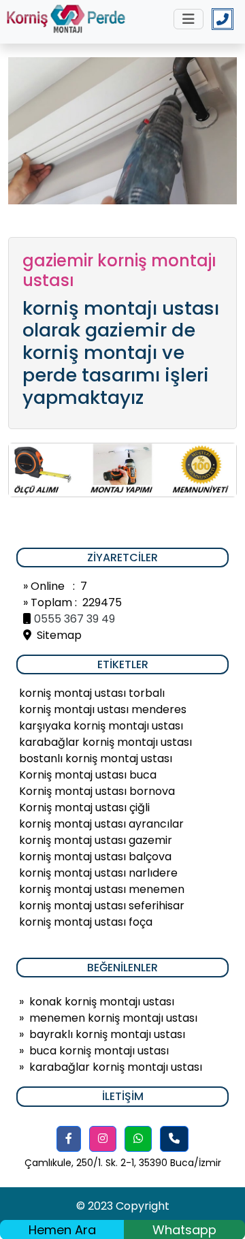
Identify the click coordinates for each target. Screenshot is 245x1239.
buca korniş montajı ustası (99, 1050)
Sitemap (56, 635)
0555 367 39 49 (74, 619)
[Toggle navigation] (188, 19)
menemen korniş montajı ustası (113, 1018)
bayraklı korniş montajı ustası (107, 1034)
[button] (68, 1139)
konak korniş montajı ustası (101, 1001)
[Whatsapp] (138, 1139)
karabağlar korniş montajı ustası (115, 1067)
